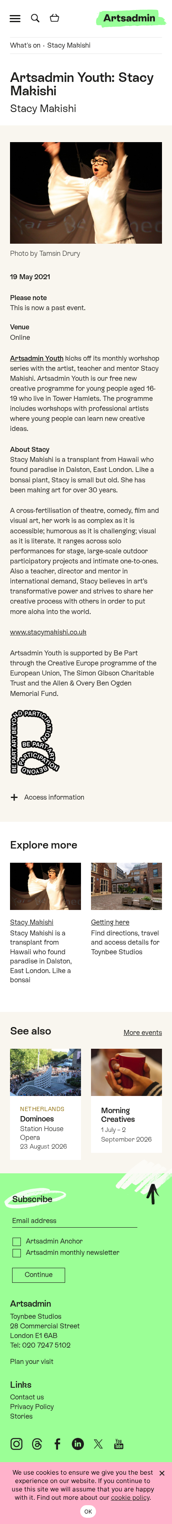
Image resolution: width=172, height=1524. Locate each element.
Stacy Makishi (69, 45)
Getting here (110, 922)
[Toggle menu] (17, 17)
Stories (21, 1416)
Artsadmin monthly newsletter (72, 1252)
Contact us (27, 1397)
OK (88, 1511)
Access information (54, 797)
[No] (161, 1473)
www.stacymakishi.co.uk (48, 632)
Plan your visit (31, 1362)
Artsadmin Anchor (54, 1241)
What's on (25, 45)
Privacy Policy (32, 1407)
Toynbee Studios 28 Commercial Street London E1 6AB (45, 1326)
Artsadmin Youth (36, 358)
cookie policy (130, 1497)
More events (143, 1033)
